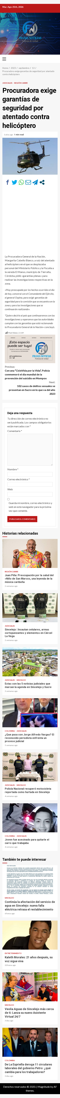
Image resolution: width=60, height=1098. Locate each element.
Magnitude (44, 1086)
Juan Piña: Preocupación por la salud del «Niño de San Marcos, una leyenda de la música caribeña (30, 553)
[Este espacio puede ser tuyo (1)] (30, 348)
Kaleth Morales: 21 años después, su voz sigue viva (30, 935)
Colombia (10, 731)
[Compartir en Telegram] (35, 182)
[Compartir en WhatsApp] (21, 182)
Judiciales (7, 83)
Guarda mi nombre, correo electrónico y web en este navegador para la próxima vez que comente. (30, 506)
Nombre (12, 469)
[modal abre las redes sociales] (42, 182)
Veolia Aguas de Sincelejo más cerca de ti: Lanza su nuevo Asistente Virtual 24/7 (30, 986)
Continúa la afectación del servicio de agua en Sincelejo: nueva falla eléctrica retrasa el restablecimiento (30, 879)
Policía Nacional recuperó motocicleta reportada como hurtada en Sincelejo (30, 766)
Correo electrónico (18, 479)
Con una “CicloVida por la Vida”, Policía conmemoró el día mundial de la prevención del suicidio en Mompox (27, 372)
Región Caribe (21, 83)
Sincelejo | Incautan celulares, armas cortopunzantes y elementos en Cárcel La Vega (30, 607)
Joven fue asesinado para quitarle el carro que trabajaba (30, 817)
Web (10, 489)
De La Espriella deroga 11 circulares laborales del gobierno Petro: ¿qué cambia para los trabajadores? (30, 1042)
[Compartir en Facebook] (7, 182)
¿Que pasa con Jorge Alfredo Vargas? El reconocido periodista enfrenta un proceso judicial (30, 712)
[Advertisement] (30, 221)
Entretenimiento (13, 953)
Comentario (14, 430)
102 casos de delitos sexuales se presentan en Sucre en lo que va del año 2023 (32, 388)
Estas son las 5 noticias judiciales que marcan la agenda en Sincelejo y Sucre (30, 661)
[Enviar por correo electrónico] (28, 182)
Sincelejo (21, 680)
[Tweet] (14, 182)
